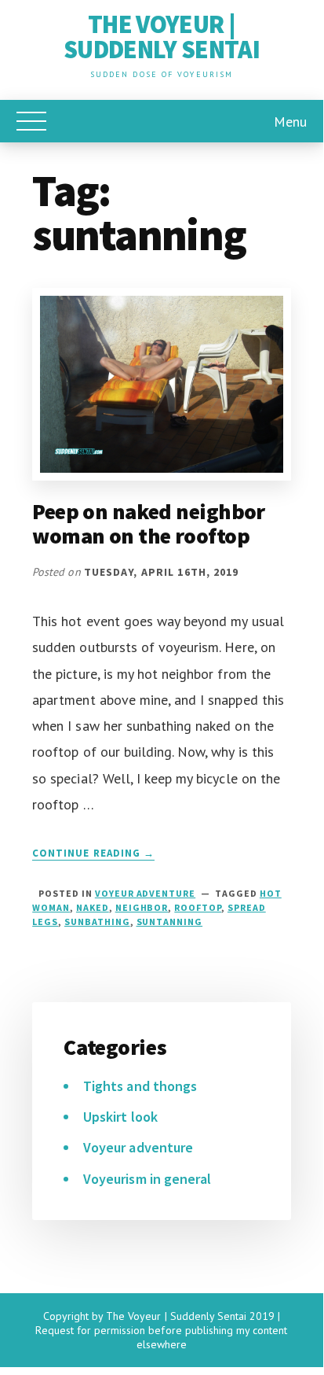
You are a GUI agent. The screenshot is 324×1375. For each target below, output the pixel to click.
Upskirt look (120, 1117)
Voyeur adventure (145, 893)
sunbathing (97, 921)
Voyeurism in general (147, 1179)
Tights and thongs (140, 1086)
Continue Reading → (93, 853)
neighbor (142, 907)
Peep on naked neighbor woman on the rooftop (148, 523)
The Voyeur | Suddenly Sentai (162, 37)
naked (92, 907)
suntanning (170, 921)
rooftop (197, 907)
